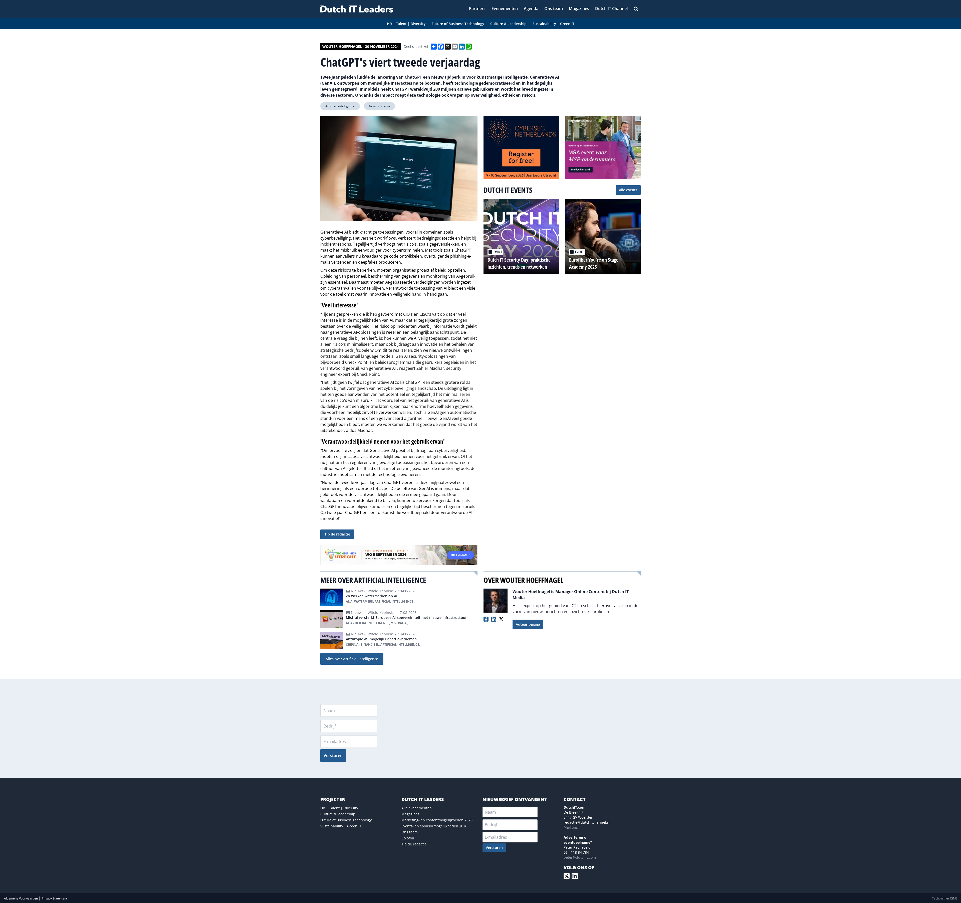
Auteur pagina (528, 624)
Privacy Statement (54, 898)
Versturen (333, 755)
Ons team (409, 832)
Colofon (407, 838)
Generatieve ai (379, 106)
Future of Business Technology (346, 820)
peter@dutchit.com (580, 857)
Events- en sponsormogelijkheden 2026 (434, 826)
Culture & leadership (337, 814)
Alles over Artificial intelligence (352, 658)
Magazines (410, 814)
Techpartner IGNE (944, 898)
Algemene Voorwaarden (21, 898)
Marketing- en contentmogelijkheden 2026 (436, 820)
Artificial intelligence (340, 106)
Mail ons (571, 827)
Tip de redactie (337, 534)
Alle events (628, 190)
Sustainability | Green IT (340, 826)
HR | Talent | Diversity (339, 808)
